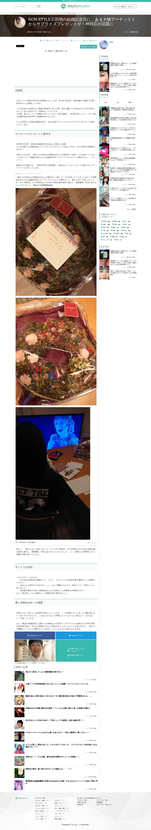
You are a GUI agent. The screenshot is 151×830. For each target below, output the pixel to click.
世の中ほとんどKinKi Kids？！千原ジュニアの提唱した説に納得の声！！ (55, 720)
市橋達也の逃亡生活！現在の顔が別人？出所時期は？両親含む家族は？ (122, 109)
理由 (126, 227)
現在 (127, 224)
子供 (106, 230)
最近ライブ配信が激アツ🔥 (57, 51)
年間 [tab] (129, 102)
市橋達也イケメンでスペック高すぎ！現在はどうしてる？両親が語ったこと (123, 129)
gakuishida (18, 173)
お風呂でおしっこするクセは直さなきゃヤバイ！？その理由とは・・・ (123, 189)
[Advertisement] (56, 67)
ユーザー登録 (119, 6)
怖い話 (126, 230)
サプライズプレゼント (63, 40)
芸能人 (106, 224)
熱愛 (124, 237)
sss (129, 79)
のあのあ (123, 69)
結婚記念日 (94, 40)
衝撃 (117, 221)
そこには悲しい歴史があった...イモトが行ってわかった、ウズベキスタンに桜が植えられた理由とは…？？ (62, 745)
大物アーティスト (77, 40)
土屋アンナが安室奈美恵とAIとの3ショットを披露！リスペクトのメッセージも (57, 683)
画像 (117, 224)
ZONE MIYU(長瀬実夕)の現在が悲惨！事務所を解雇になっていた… (122, 179)
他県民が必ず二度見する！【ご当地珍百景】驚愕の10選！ (123, 64)
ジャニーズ (107, 240)
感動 (114, 237)
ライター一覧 (81, 800)
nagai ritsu (124, 174)
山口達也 (107, 233)
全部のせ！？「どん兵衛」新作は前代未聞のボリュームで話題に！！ (53, 756)
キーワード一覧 (102, 800)
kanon (124, 89)
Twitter (106, 221)
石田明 (86, 40)
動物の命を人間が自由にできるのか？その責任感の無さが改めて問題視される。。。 (59, 696)
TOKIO (119, 233)
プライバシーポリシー (104, 804)
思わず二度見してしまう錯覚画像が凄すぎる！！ (45, 671)
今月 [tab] (117, 102)
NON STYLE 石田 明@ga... (27, 542)
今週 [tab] (105, 102)
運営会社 (80, 804)
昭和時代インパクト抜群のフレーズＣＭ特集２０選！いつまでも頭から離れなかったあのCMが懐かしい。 (123, 85)
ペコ (125, 114)
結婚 (106, 227)
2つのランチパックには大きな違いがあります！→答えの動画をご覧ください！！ (58, 732)
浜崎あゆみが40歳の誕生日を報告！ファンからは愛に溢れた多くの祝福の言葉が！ (58, 708)
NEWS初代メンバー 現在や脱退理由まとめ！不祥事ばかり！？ (122, 159)
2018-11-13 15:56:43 (35, 173)
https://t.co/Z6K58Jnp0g (42, 185)
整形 (116, 230)
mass (86, 679)
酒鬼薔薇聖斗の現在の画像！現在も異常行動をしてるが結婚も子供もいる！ (123, 119)
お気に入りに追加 (89, 46)
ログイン (131, 6)
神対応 (43, 40)
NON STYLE (51, 40)
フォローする (25, 173)
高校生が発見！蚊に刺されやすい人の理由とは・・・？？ (49, 768)
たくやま (124, 154)
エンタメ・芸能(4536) (130, 32)
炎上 (127, 221)
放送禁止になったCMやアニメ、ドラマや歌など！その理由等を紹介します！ (123, 150)
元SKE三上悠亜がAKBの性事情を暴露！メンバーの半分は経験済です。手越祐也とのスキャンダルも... (123, 170)
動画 (116, 227)
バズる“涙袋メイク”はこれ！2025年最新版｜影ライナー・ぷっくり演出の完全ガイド (123, 75)
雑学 (105, 237)
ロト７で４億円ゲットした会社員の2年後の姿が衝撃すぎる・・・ (123, 199)
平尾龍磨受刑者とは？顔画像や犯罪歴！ (122, 139)
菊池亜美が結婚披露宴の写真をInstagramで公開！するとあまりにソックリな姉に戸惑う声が (62, 782)
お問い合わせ (81, 802)
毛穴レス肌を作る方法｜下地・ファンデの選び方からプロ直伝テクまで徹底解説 (123, 273)
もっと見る (131, 209)
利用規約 (100, 802)
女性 (118, 240)
